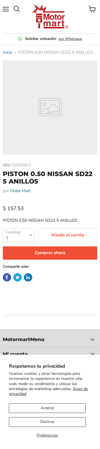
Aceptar (47, 408)
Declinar (47, 421)
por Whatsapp (70, 38)
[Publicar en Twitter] (17, 277)
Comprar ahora (50, 253)
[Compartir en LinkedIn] (28, 277)
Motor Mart (20, 190)
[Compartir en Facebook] (7, 277)
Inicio (7, 52)
